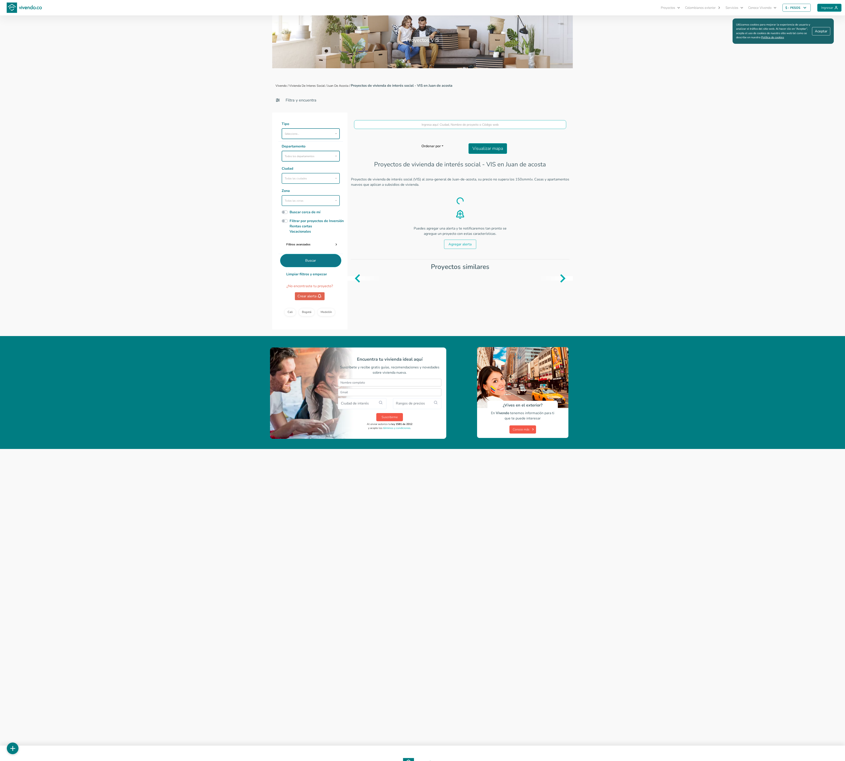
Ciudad (287, 168)
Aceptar (821, 31)
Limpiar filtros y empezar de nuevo (306, 274)
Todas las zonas (294, 200)
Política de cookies (772, 37)
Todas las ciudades (296, 178)
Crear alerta (307, 296)
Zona (286, 190)
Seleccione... (292, 134)
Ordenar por (431, 146)
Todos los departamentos (299, 156)
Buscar (310, 260)
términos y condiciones (396, 428)
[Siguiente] (569, 278)
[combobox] (460, 124)
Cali (290, 312)
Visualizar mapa (487, 148)
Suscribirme (390, 417)
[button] (668, 8)
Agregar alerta (460, 244)
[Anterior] (351, 278)
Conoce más (521, 429)
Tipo (285, 123)
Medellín (326, 312)
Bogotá (306, 312)
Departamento (293, 146)
